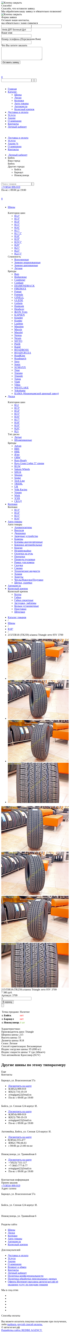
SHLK (17, 472)
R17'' (17, 230)
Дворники (20, 533)
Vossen (18, 492)
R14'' (17, 221)
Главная (12, 89)
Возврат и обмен (17, 1267)
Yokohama (19, 390)
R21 (16, 431)
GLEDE (18, 300)
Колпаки (19, 100)
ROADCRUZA (22, 352)
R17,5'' (18, 233)
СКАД (18, 501)
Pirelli (17, 344)
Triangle (18, 376)
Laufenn (18, 323)
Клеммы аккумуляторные (28, 542)
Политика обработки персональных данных (32, 1278)
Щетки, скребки (23, 582)
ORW (17, 457)
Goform (18, 303)
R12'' (17, 215)
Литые (18, 437)
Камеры (18, 539)
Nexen (17, 338)
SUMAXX (20, 367)
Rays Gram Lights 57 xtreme (29, 463)
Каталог (12, 91)
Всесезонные (21, 259)
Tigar (17, 370)
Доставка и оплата (18, 112)
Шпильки (19, 611)
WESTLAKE (21, 387)
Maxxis (18, 329)
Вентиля (19, 530)
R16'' (17, 227)
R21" (17, 248)
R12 (16, 405)
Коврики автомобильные (28, 544)
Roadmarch (20, 358)
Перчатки (19, 556)
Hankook (19, 306)
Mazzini (18, 332)
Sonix (17, 364)
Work (17, 495)
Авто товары (21, 103)
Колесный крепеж (24, 109)
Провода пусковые (24, 559)
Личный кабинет (17, 126)
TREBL (18, 483)
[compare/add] (2, 1005)
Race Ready (20, 460)
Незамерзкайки (22, 550)
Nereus (18, 335)
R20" (17, 428)
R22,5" (18, 253)
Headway (19, 309)
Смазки (18, 568)
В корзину (7, 1002)
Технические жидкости (27, 571)
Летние (18, 268)
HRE (17, 451)
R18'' (17, 236)
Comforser (19, 280)
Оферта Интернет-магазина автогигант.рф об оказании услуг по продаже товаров (33, 1283)
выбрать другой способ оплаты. (25, 1324)
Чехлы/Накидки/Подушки (28, 579)
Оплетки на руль (23, 553)
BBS (16, 448)
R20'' (17, 245)
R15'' (17, 224)
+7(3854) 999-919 (10, 187)
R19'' (17, 239)
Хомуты (18, 577)
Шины (18, 94)
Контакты (13, 123)
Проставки (20, 609)
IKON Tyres (20, 312)
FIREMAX (20, 288)
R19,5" (18, 242)
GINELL (19, 297)
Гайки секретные (23, 600)
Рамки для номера (24, 562)
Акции (11, 118)
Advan (17, 445)
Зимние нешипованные (27, 262)
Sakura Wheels (22, 469)
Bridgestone (20, 277)
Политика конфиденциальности (25, 1275)
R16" (17, 518)
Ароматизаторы (23, 527)
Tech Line (19, 480)
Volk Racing (20, 489)
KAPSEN (19, 314)
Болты (17, 594)
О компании (14, 121)
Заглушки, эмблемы (25, 603)
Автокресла (20, 106)
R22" (17, 250)
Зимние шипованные (26, 265)
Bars (16, 274)
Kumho (18, 320)
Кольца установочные (26, 606)
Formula (18, 294)
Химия (18, 574)
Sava (16, 361)
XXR (17, 498)
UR (16, 486)
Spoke (17, 478)
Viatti (17, 381)
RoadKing (19, 355)
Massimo (19, 326)
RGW (17, 466)
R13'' (17, 218)
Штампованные (23, 440)
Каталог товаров (17, 617)
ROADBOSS (21, 349)
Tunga (17, 379)
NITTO (18, 341)
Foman (17, 291)
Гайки (17, 597)
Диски (17, 97)
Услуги (12, 115)
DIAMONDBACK (24, 285)
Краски (18, 547)
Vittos (17, 384)
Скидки (18, 565)
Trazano (18, 373)
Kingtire (18, 317)
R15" (17, 515)
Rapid (17, 347)
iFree (17, 454)
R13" (17, 510)
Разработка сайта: (21, 1330)
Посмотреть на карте (20, 1086)
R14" (17, 512)
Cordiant (18, 282)
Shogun (18, 475)
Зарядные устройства (26, 536)
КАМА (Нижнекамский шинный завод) (36, 393)
